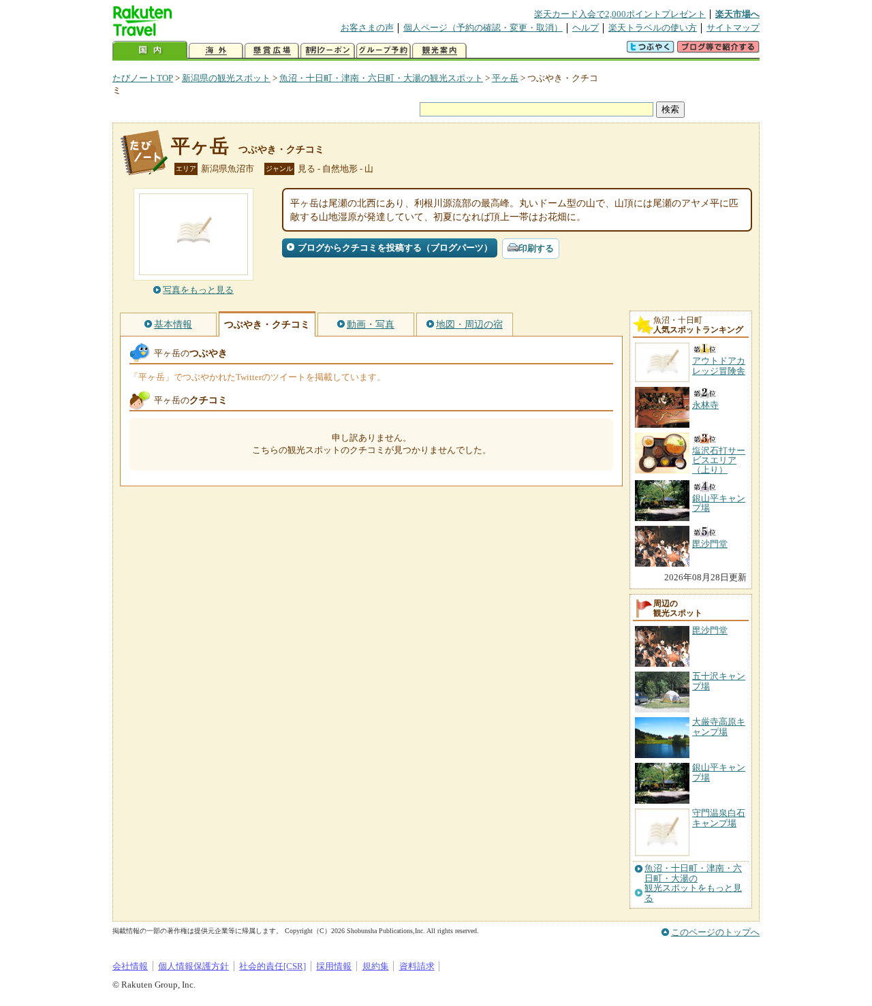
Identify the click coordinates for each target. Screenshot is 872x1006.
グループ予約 (383, 51)
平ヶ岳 (505, 78)
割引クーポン (327, 51)
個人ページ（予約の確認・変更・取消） (483, 27)
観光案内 (439, 51)
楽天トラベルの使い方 (652, 27)
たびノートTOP (142, 78)
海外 (216, 51)
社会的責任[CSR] (272, 966)
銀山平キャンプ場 (718, 772)
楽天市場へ (737, 14)
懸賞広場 (272, 51)
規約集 (375, 966)
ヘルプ (585, 27)
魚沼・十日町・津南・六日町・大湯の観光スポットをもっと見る (693, 883)
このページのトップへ (715, 932)
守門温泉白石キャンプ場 (718, 818)
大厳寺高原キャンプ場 (718, 726)
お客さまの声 (367, 27)
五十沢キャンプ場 (718, 681)
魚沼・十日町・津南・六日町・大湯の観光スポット (381, 78)
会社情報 (130, 966)
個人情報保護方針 (193, 966)
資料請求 (417, 966)
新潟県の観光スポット (226, 78)
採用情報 (334, 966)
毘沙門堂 (710, 630)
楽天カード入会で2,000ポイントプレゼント (620, 14)
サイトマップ (733, 27)
